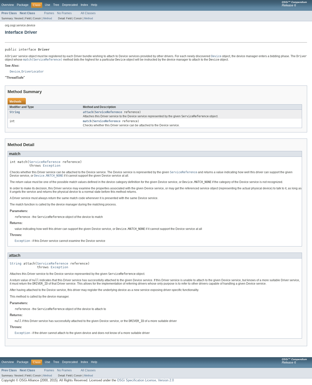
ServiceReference (108, 112)
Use (47, 5)
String (15, 112)
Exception (51, 165)
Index (84, 5)
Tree (56, 5)
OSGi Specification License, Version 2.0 (145, 380)
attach (88, 112)
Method (47, 18)
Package (23, 5)
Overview (7, 5)
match (87, 121)
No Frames (64, 13)
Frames (49, 13)
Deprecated (70, 5)
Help (94, 5)
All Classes (88, 13)
